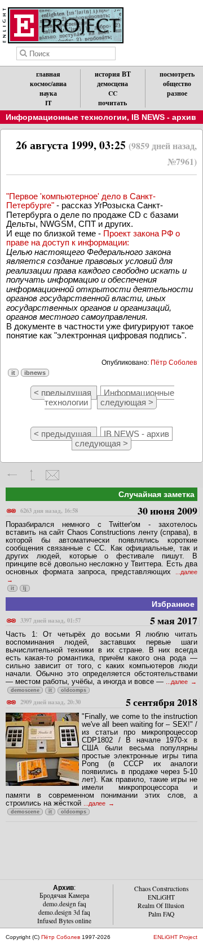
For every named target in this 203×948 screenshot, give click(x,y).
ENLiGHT (161, 897)
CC (112, 93)
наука (48, 93)
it (13, 372)
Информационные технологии (66, 117)
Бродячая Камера (64, 895)
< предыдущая (64, 392)
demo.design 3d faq (64, 912)
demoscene (25, 690)
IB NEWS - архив (163, 117)
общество (177, 83)
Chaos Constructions (161, 888)
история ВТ (113, 74)
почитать (112, 103)
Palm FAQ (161, 914)
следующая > (126, 402)
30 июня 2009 (108, 511)
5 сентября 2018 (108, 703)
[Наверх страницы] (32, 475)
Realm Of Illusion (161, 905)
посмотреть (177, 74)
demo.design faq (64, 904)
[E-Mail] (52, 475)
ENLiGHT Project (175, 937)
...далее (177, 681)
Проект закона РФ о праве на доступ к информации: (93, 238)
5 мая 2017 (108, 621)
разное (177, 93)
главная (48, 74)
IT (48, 103)
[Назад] (13, 475)
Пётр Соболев (174, 362)
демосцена (112, 83)
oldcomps (73, 690)
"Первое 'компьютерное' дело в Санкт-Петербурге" (81, 201)
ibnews (35, 372)
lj (25, 588)
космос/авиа (48, 83)
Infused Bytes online (64, 920)
